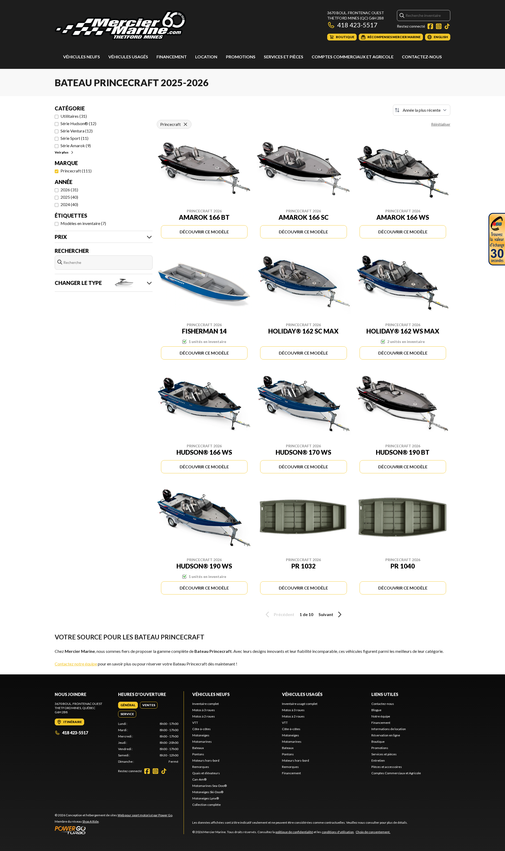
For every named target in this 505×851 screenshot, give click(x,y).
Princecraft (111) (76, 170)
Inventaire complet (205, 704)
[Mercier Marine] (120, 25)
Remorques (200, 767)
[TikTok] (447, 26)
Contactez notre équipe (76, 663)
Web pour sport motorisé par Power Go (145, 815)
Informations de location (388, 729)
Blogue (376, 710)
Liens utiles (384, 694)
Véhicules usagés (128, 56)
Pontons (198, 754)
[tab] (128, 705)
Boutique (378, 742)
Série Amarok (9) (75, 145)
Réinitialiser (440, 124)
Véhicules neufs (81, 56)
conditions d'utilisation (338, 832)
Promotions (240, 56)
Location (206, 56)
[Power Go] (114, 830)
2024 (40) (69, 204)
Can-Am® (199, 779)
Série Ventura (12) (76, 130)
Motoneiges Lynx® (205, 798)
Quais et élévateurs (206, 773)
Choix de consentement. (373, 832)
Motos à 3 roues (203, 710)
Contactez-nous (422, 56)
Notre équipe (380, 716)
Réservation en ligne (385, 735)
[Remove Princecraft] (185, 124)
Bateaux (198, 748)
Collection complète (206, 805)
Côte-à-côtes (201, 729)
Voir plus (61, 152)
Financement (171, 56)
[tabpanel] (148, 743)
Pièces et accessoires (386, 767)
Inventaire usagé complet (299, 704)
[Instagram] (439, 26)
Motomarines (202, 742)
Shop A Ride (90, 821)
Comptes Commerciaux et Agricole (352, 56)
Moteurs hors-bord (205, 760)
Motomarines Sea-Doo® (209, 786)
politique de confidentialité (294, 832)
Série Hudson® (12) (78, 123)
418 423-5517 (357, 25)
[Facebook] (430, 26)
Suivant (326, 614)
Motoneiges (200, 735)
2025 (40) (69, 196)
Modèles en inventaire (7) (83, 223)
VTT (195, 723)
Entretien (378, 760)
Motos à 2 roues (203, 716)
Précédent (284, 614)
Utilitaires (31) (73, 116)
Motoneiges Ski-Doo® (207, 792)
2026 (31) (69, 189)
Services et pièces (283, 56)
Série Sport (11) (74, 138)
